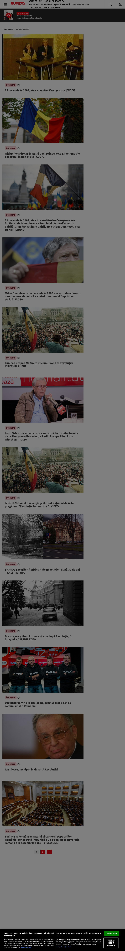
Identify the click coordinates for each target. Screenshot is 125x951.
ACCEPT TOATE (112, 933)
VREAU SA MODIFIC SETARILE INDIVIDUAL (111, 943)
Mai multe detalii (26, 947)
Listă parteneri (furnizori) (63, 947)
